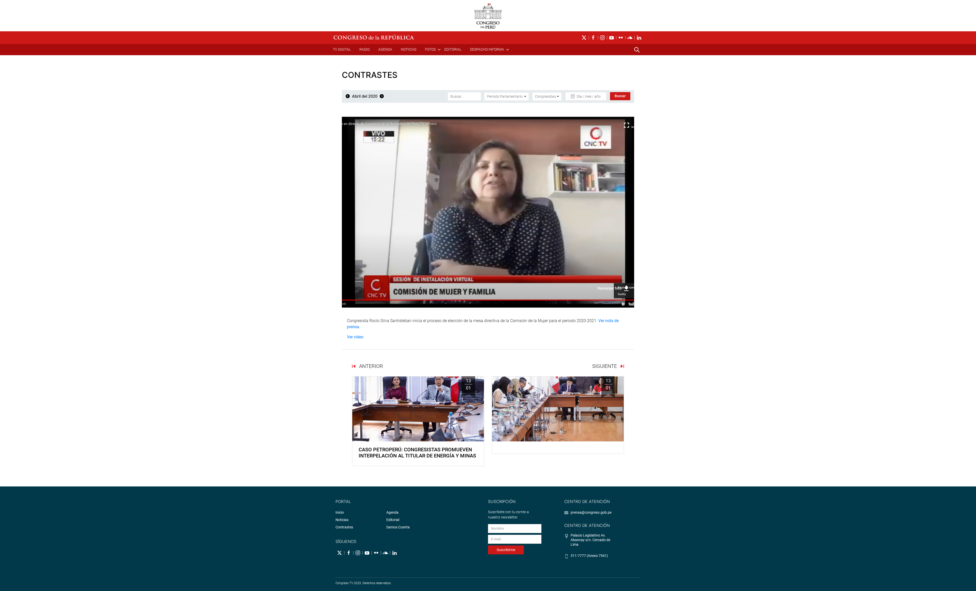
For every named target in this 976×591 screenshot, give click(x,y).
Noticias (408, 49)
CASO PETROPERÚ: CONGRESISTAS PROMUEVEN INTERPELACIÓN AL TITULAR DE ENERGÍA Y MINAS (417, 452)
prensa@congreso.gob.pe (591, 512)
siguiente (605, 366)
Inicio (340, 512)
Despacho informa (487, 49)
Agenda (385, 49)
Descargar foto (609, 288)
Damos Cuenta (398, 527)
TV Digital (342, 49)
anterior (370, 366)
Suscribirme (506, 550)
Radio (364, 49)
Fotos (430, 49)
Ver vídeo (355, 337)
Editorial (452, 49)
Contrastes (344, 527)
